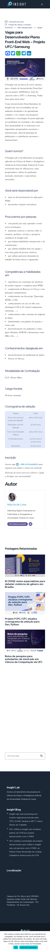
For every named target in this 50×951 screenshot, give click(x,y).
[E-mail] (30, 524)
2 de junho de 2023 (16, 22)
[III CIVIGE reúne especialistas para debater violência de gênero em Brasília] (25, 566)
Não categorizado (25, 27)
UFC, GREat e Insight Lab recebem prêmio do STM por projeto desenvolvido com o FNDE (25, 833)
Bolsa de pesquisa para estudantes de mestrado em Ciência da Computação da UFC (23, 659)
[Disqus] (25, 703)
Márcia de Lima (16, 504)
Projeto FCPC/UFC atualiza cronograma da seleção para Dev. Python (22, 621)
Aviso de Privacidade (29, 947)
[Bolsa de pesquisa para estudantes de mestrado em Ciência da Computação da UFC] (25, 641)
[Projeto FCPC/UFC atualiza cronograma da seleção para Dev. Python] (25, 603)
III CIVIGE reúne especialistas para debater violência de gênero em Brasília (25, 584)
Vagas (39, 27)
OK (16, 947)
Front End (8, 27)
